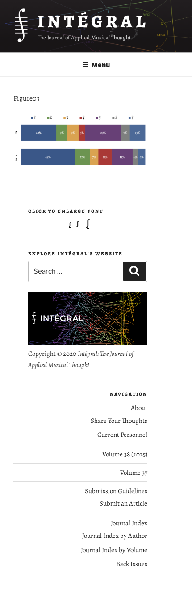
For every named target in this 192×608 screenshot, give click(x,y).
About (139, 407)
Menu (101, 64)
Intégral (93, 21)
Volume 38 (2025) (124, 454)
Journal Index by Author (114, 535)
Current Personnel (122, 434)
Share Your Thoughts (119, 420)
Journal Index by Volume (114, 549)
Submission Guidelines (116, 490)
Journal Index (129, 523)
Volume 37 (133, 472)
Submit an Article (123, 503)
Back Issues (131, 563)
